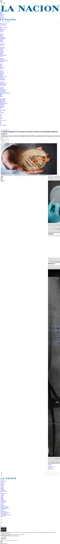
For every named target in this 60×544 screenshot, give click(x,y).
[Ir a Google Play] (3, 529)
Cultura (1, 50)
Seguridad (2, 48)
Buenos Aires (2, 47)
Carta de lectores (3, 91)
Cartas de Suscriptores (4, 60)
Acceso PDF (2, 87)
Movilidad (1, 39)
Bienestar (1, 52)
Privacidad (17, 535)
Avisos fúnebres (3, 89)
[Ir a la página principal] (30, 11)
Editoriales (2, 58)
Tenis (1, 66)
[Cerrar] (15, 20)
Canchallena (2, 67)
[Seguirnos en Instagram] (1, 523)
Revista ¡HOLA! (2, 99)
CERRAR (1, 0)
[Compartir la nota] (1, 178)
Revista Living (2, 102)
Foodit (2, 15)
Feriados (1, 75)
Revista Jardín (2, 104)
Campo (1, 36)
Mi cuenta (3, 18)
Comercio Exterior (3, 38)
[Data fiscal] (1, 542)
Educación (2, 49)
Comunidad (2, 51)
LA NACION (3, 130)
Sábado (1, 94)
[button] (30, 72)
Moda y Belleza (2, 78)
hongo (49, 465)
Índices (1, 40)
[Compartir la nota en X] (2, 181)
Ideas (1, 95)
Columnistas (2, 59)
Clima (1, 28)
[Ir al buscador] (2, 4)
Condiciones (13, 535)
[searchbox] (29, 21)
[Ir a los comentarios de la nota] (2, 176)
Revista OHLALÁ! (3, 98)
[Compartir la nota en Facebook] (1, 181)
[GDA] (3, 539)
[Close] (1, 472)
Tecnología (2, 72)
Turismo (1, 71)
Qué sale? (1, 81)
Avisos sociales (2, 90)
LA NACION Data (3, 29)
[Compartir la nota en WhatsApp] (2, 178)
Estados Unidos (3, 43)
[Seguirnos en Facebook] (1, 517)
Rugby (1, 65)
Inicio (2, 12)
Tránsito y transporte (4, 27)
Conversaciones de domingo (5, 93)
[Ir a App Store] (3, 531)
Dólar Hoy (2, 34)
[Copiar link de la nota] (1, 179)
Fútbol (1, 64)
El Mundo (7, 130)
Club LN (2, 16)
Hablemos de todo (3, 55)
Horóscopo (2, 74)
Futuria (1, 33)
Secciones (3, 14)
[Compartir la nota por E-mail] (3, 181)
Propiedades (2, 37)
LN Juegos (2, 70)
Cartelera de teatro (3, 84)
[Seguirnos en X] (1, 520)
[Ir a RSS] (1, 525)
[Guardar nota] (1, 176)
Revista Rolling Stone (3, 103)
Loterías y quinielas (3, 76)
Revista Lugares (3, 100)
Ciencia (1, 53)
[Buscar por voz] (59, 22)
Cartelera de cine (3, 83)
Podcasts (1, 77)
